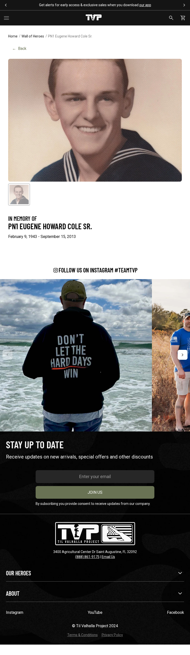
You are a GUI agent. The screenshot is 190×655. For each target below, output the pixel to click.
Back (19, 48)
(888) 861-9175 (87, 557)
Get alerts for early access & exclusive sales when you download (95, 5)
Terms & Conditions (82, 635)
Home (13, 36)
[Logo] (94, 17)
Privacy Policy (112, 635)
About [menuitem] (13, 593)
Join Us (95, 492)
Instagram (14, 612)
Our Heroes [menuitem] (18, 573)
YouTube (95, 612)
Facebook (175, 612)
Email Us (108, 557)
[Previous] (7, 355)
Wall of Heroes (33, 36)
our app (145, 5)
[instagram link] (76, 355)
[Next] (183, 355)
